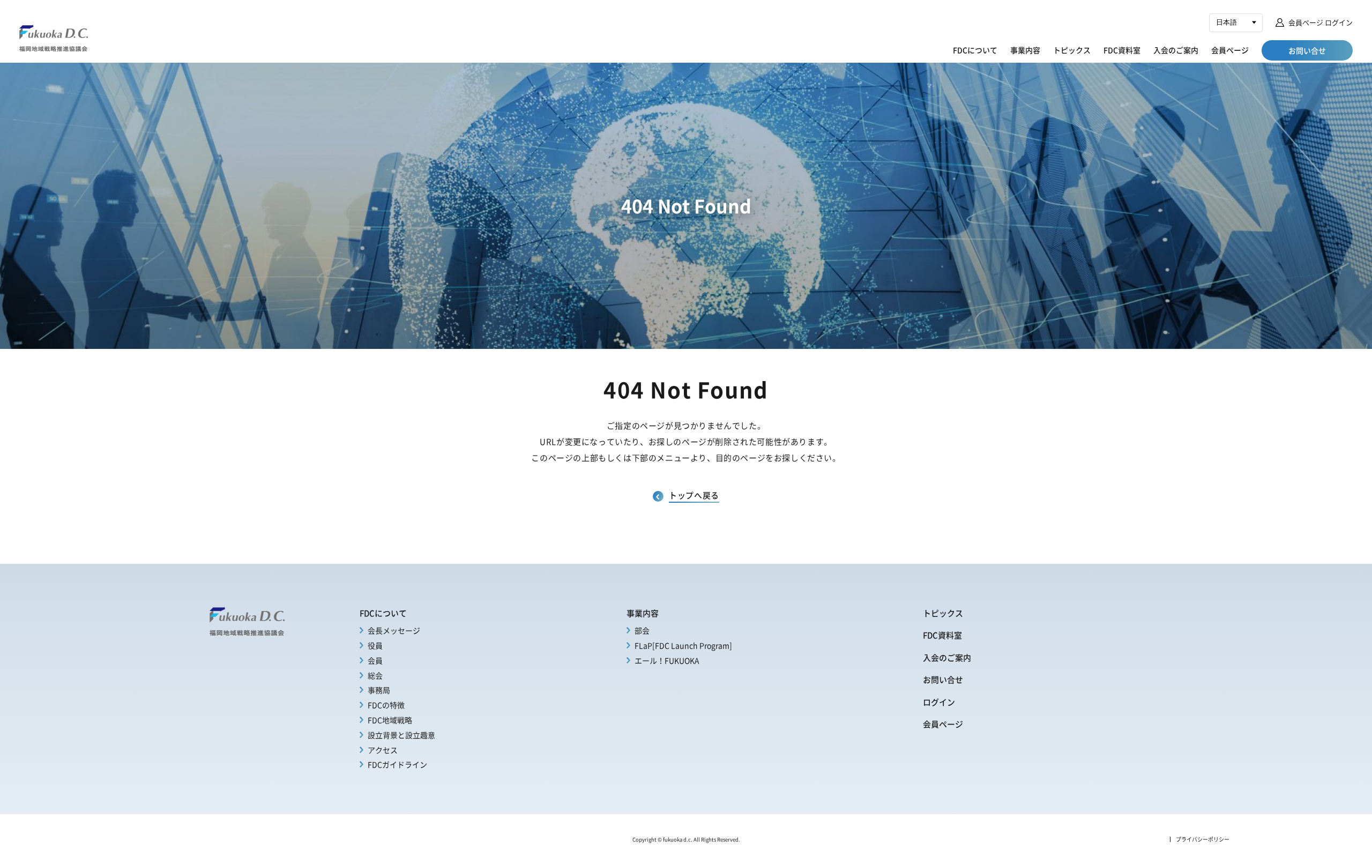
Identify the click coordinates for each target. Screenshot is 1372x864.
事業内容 (1025, 49)
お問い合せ (943, 680)
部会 (642, 630)
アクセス (383, 749)
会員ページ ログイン (1320, 22)
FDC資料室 (1121, 49)
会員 (375, 660)
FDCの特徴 (386, 704)
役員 (375, 645)
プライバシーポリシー (1202, 839)
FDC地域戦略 (390, 719)
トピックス (1072, 49)
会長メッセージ (394, 630)
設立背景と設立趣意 (401, 734)
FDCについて (975, 49)
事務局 (379, 689)
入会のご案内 (1175, 49)
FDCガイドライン (397, 764)
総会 (375, 675)
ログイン (939, 702)
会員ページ (1230, 49)
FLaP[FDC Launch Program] (683, 645)
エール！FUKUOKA (667, 660)
